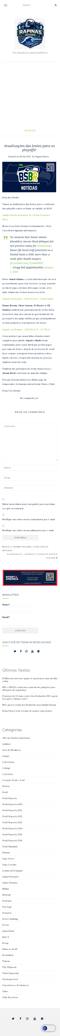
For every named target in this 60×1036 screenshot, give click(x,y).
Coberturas (8, 762)
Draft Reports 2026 (12, 840)
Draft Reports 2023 (12, 822)
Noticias (30, 130)
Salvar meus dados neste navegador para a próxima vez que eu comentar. (28, 506)
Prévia (5, 925)
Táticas (6, 961)
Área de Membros (11, 750)
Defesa (5, 786)
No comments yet (29, 398)
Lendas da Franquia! (12, 870)
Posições (7, 912)
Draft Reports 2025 (12, 834)
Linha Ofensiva (9, 882)
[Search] (56, 5)
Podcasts (7, 900)
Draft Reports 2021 (12, 810)
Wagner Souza (42, 156)
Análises (6, 744)
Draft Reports (9, 798)
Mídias (5, 888)
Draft (5, 792)
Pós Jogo (7, 906)
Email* (6, 617)
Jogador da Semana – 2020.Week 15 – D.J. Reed (26, 329)
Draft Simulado (10, 846)
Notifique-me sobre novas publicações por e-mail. (28, 530)
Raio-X (5, 937)
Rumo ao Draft (9, 949)
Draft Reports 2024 (12, 828)
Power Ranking (10, 919)
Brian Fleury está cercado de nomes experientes (27, 710)
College (6, 768)
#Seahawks (44, 245)
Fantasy (6, 852)
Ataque (5, 756)
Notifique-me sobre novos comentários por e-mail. (28, 519)
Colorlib (28, 1026)
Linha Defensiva (10, 876)
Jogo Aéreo (8, 858)
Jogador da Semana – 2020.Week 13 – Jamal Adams (27, 298)
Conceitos (7, 774)
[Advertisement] (30, 95)
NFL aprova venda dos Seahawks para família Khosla (29, 704)
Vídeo (5, 991)
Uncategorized (10, 979)
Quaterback (8, 931)
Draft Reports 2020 (12, 804)
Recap (5, 943)
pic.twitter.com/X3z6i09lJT (26, 263)
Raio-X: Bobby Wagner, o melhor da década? (25, 549)
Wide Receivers (10, 997)
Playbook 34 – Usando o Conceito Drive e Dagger (32, 556)
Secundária (7, 955)
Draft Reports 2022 (12, 816)
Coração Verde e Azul (13, 780)
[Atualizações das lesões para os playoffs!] (29, 177)
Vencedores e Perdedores (15, 985)
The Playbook (9, 967)
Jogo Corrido (9, 864)
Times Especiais (10, 973)
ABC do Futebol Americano (16, 738)
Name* (6, 604)
